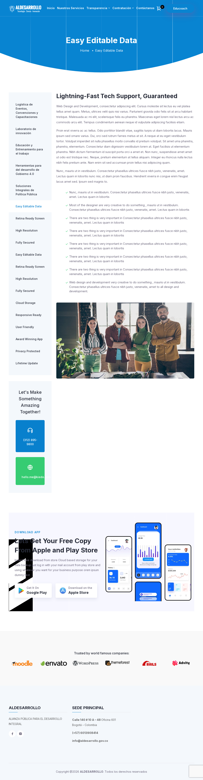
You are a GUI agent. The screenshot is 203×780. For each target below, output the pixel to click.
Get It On (37, 590)
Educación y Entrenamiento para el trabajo (29, 149)
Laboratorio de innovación (26, 131)
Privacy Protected (28, 351)
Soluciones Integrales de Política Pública (26, 190)
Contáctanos (145, 8)
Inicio (51, 8)
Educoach (180, 8)
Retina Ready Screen (30, 218)
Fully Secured (25, 242)
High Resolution (27, 230)
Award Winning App (29, 339)
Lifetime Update (27, 363)
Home (84, 50)
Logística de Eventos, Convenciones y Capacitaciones (27, 111)
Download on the (80, 590)
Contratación (121, 8)
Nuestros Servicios (70, 8)
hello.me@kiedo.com (36, 477)
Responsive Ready (28, 315)
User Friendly (25, 327)
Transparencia (96, 8)
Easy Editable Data (29, 206)
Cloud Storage (25, 303)
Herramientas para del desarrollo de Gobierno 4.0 (28, 170)
